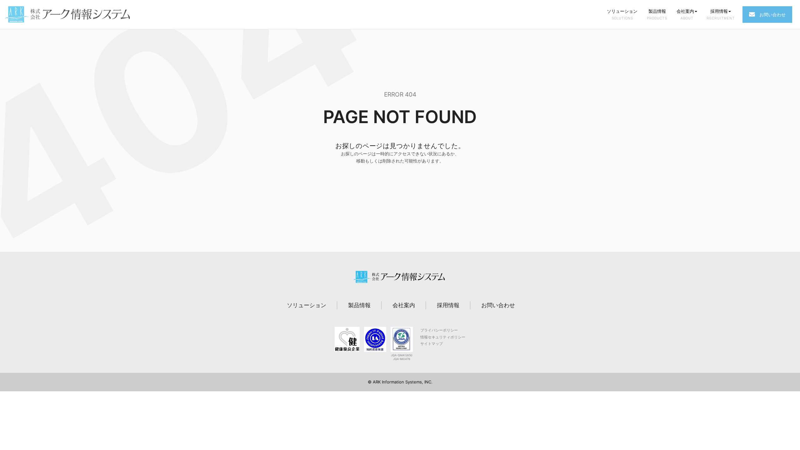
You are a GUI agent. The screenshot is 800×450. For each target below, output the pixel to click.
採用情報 (721, 14)
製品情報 (657, 14)
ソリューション (622, 14)
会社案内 (685, 14)
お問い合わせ (770, 14)
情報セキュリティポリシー (442, 337)
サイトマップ (431, 343)
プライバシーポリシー (439, 330)
